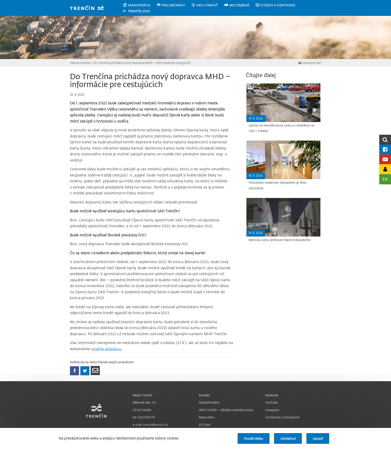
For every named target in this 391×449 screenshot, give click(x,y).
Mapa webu (207, 417)
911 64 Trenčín (142, 410)
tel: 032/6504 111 (144, 417)
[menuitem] (139, 5)
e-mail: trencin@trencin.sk (150, 425)
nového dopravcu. (106, 349)
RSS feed (205, 425)
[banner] (89, 8)
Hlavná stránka (80, 63)
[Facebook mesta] (385, 149)
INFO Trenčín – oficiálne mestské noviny (226, 410)
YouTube (271, 402)
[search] (385, 139)
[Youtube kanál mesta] (385, 159)
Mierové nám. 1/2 (144, 402)
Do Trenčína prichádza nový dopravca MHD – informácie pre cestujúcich (142, 63)
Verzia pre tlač (311, 63)
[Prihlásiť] (385, 169)
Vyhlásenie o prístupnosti (282, 417)
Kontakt (204, 395)
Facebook (271, 395)
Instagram (272, 410)
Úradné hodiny (209, 402)
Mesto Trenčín (142, 395)
